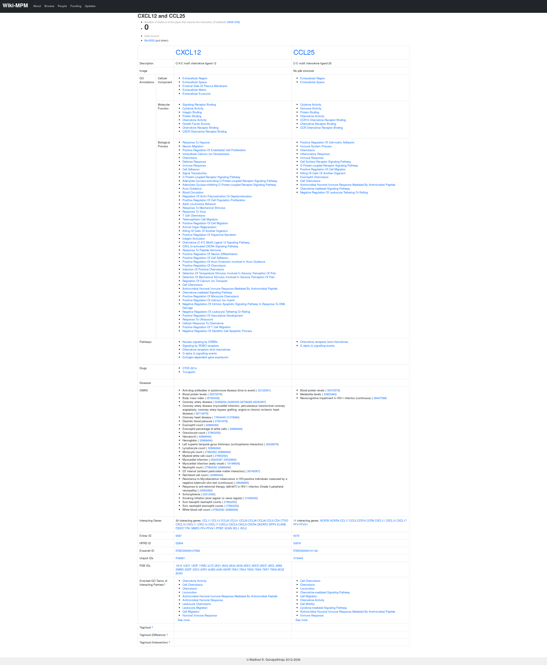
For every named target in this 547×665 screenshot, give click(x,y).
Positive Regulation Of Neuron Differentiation (210, 254)
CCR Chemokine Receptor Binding (321, 127)
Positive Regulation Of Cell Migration (205, 223)
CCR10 (361, 520)
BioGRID (149, 40)
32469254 (220, 402)
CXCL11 (192, 524)
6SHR (227, 569)
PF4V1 (210, 528)
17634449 (220, 417)
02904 (179, 543)
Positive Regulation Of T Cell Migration (206, 327)
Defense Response (194, 161)
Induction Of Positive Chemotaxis (203, 269)
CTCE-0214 (189, 368)
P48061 (180, 558)
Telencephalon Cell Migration (200, 219)
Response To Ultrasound (197, 319)
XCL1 (236, 528)
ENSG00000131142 (305, 551)
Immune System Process (316, 146)
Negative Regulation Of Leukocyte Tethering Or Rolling (216, 312)
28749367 (253, 471)
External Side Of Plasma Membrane (204, 86)
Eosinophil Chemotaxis (314, 177)
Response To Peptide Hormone (201, 250)
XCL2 (243, 528)
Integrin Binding (192, 112)
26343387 (259, 402)
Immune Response (194, 165)
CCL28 (261, 520)
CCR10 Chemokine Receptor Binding (323, 120)
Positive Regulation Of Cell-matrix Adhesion (327, 142)
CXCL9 (242, 524)
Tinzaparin (188, 372)
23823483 (330, 394)
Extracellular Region (194, 78)
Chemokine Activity (194, 120)
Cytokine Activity (193, 108)
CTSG (284, 520)
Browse (49, 6)
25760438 (213, 398)
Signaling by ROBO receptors (200, 346)
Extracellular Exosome (196, 93)
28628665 (242, 483)
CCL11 (206, 520)
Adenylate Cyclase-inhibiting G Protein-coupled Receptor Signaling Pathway (229, 185)
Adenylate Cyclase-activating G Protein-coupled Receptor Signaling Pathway (229, 181)
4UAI (219, 569)
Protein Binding (191, 116)
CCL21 (234, 520)
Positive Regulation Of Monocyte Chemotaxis (210, 296)
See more (184, 620)
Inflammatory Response (315, 154)
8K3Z (281, 569)
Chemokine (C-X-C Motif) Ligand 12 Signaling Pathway (216, 242)
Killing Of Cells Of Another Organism (205, 231)
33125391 (264, 390)
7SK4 (242, 569)
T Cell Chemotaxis (193, 215)
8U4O (179, 573)
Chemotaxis (189, 158)
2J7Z (210, 565)
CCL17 (344, 520)
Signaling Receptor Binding (199, 104)
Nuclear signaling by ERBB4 (200, 342)
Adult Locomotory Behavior (199, 204)
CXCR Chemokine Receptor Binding (204, 131)
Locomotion (189, 592)
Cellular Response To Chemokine (203, 323)
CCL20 (225, 520)
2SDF (188, 569)
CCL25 (304, 52)
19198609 (233, 463)
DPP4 (272, 524)
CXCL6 (233, 524)
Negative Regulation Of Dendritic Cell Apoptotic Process (217, 331)
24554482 (206, 490)
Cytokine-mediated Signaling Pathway (323, 608)
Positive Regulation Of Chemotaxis (204, 265)
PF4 (203, 528)
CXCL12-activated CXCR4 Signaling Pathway (210, 246)
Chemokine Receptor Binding (200, 127)
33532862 (229, 459)
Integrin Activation (193, 238)
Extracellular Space (194, 82)
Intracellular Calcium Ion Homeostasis (205, 154)
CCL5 (270, 520)
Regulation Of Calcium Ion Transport (204, 281)
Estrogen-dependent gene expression (205, 357)
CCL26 (252, 520)
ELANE (281, 524)
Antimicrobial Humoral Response (202, 600)
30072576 (215, 394)
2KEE (263, 565)
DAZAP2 (262, 524)
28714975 (201, 413)
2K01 (218, 565)
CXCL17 (213, 524)
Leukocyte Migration (194, 608)
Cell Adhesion (191, 169)
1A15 (179, 565)
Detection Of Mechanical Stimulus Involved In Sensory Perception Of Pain (228, 277)
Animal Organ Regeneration (199, 227)
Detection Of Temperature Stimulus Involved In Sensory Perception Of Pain (229, 273)
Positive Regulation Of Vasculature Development (212, 315)
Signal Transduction (194, 173)
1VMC (203, 565)
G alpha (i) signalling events (199, 353)
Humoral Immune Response (199, 615)
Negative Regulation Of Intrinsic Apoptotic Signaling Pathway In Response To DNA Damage (233, 306)
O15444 (298, 558)
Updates (90, 6)
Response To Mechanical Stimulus (203, 208)
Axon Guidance (191, 188)
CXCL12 (188, 52)
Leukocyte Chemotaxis (196, 604)
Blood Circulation (192, 192)
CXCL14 (202, 524)
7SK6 (257, 569)
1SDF (194, 565)
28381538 (233, 22)
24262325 (233, 402)
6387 (179, 536)
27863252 (214, 433)
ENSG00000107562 (188, 551)
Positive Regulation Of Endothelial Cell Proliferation (214, 150)
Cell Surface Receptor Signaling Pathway (325, 161)
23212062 (209, 494)
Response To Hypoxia (196, 142)
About (37, 6)
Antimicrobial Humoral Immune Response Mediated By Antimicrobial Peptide (229, 288)
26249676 (272, 444)
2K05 (239, 565)
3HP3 (203, 569)
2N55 (279, 565)
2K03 (225, 565)
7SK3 (234, 569)
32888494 (212, 425)
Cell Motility (307, 604)
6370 (296, 536)
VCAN (228, 528)
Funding (75, 6)
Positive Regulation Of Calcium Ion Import (208, 300)
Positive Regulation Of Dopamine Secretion (209, 235)
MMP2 (195, 528)
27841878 (221, 421)
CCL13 (216, 520)
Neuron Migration (192, 146)
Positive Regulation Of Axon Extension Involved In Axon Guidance (223, 262)
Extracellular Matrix (194, 90)
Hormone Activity (311, 108)
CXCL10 (181, 524)
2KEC (247, 565)
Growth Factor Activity (196, 124)
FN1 (188, 528)
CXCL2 (223, 524)
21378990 (232, 417)
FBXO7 (180, 528)
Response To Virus (194, 211)
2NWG (180, 569)
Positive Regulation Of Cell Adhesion (205, 258)
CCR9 (370, 520)
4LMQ (211, 569)
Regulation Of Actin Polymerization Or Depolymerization (217, 196)
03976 (297, 543)
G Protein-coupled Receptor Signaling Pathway (211, 177)
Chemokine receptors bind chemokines (206, 349)
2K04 (232, 565)
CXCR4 (251, 524)
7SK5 (250, 569)
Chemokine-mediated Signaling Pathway (207, 292)
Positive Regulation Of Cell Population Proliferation (213, 200)
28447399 (380, 398)
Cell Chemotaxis (192, 285)
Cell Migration (190, 611)
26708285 (246, 402)
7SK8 (273, 569)
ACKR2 (324, 520)
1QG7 (186, 565)
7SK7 (265, 569)
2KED (255, 565)
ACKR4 (334, 520)
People (62, 6)
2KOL (271, 565)
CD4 (277, 520)
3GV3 (196, 569)
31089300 (251, 498)
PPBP (220, 528)
